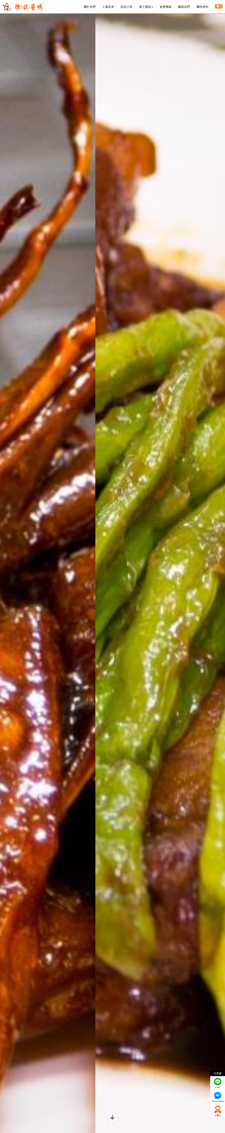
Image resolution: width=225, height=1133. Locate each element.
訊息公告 (126, 6)
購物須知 (202, 6)
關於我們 (90, 6)
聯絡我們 (184, 6)
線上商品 (145, 6)
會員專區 (165, 6)
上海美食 (108, 6)
